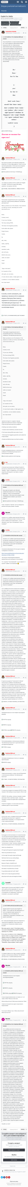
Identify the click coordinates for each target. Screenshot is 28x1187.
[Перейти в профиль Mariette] (3, 513)
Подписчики (12, 1166)
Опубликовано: (13, 33)
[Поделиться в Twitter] (2, 1177)
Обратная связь (14, 1181)
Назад (4, 27)
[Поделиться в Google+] (7, 1177)
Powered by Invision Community (14, 1184)
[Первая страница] (1, 28)
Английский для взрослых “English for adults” (11, 19)
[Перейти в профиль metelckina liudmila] (3, 32)
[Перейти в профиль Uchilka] (3, 480)
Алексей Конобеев (8, 18)
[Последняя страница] (26, 28)
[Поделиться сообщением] (25, 33)
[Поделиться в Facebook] (4, 1177)
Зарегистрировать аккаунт (14, 1150)
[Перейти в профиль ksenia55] (3, 883)
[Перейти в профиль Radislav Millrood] (3, 158)
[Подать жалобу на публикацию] (23, 33)
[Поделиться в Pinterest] (9, 1177)
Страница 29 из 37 (14, 27)
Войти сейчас (14, 1160)
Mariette (8, 512)
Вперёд (22, 27)
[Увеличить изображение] (14, 146)
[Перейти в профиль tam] (3, 463)
